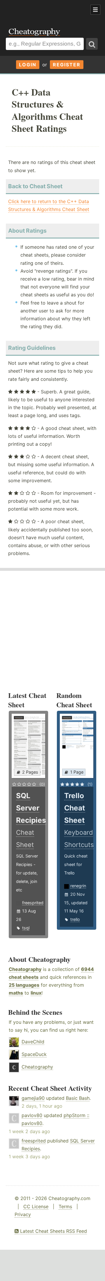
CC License (35, 1206)
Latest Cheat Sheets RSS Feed (53, 1231)
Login (27, 65)
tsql (25, 927)
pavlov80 (32, 1115)
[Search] (92, 44)
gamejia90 (33, 1098)
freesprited (32, 902)
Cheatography (25, 969)
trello (75, 919)
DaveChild (33, 1042)
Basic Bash (78, 1098)
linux (36, 993)
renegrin (78, 885)
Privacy (23, 1214)
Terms (65, 1206)
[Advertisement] (46, 10)
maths (16, 993)
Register (66, 65)
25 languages (24, 985)
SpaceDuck (34, 1054)
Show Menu (95, 10)
